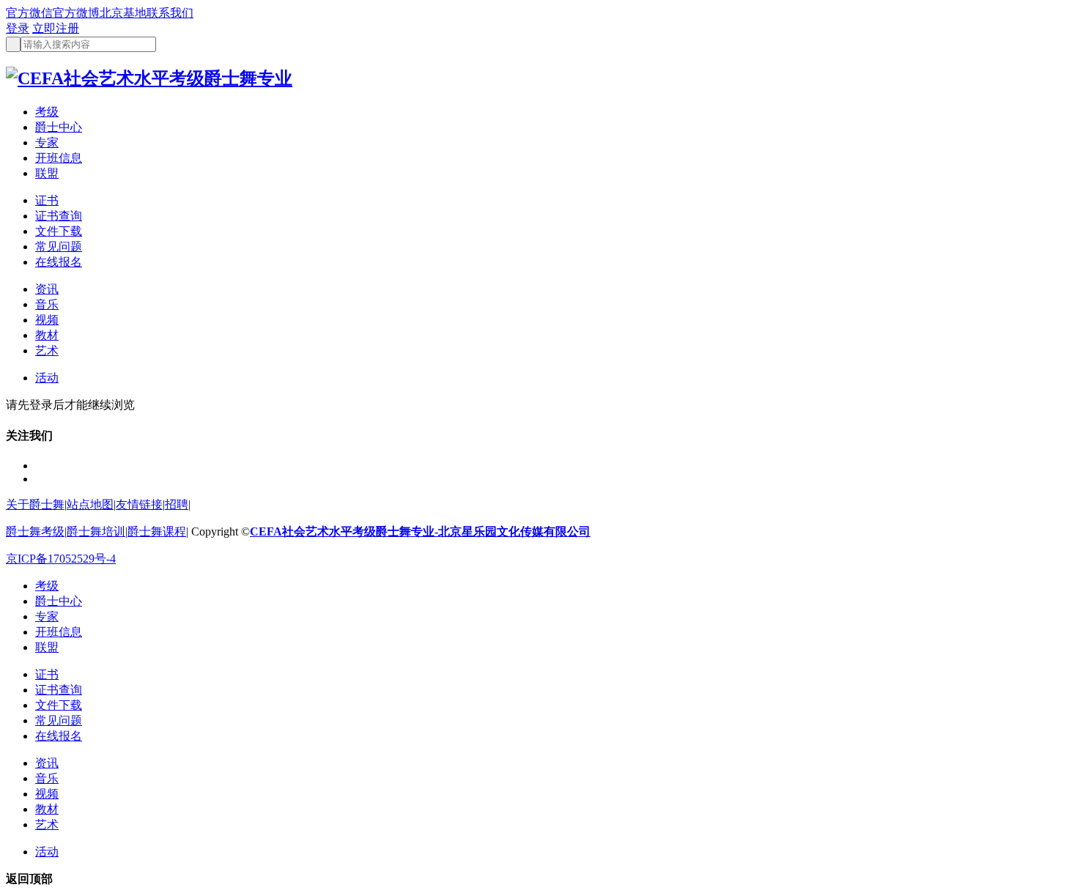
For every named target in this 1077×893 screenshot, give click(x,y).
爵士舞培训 (96, 531)
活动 (47, 377)
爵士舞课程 (156, 531)
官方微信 (29, 13)
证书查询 (58, 216)
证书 (47, 200)
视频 (47, 320)
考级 (47, 111)
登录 (17, 28)
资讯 (47, 289)
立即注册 (55, 28)
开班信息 (58, 158)
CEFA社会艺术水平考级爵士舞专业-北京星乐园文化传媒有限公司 (420, 531)
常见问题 (58, 246)
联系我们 (170, 13)
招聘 (176, 504)
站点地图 (90, 504)
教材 (47, 335)
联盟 (47, 173)
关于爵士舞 (35, 504)
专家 (47, 142)
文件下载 (58, 231)
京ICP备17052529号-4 (61, 558)
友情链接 (139, 504)
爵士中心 (58, 127)
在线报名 (58, 262)
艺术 (47, 350)
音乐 (47, 304)
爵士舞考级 (35, 531)
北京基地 (123, 13)
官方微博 (76, 13)
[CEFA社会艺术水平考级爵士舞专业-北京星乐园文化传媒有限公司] (149, 78)
